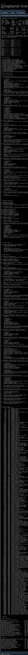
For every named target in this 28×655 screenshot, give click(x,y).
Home (3, 11)
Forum (22, 11)
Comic (13, 12)
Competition (4, 12)
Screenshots (21, 12)
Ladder (15, 11)
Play (9, 11)
